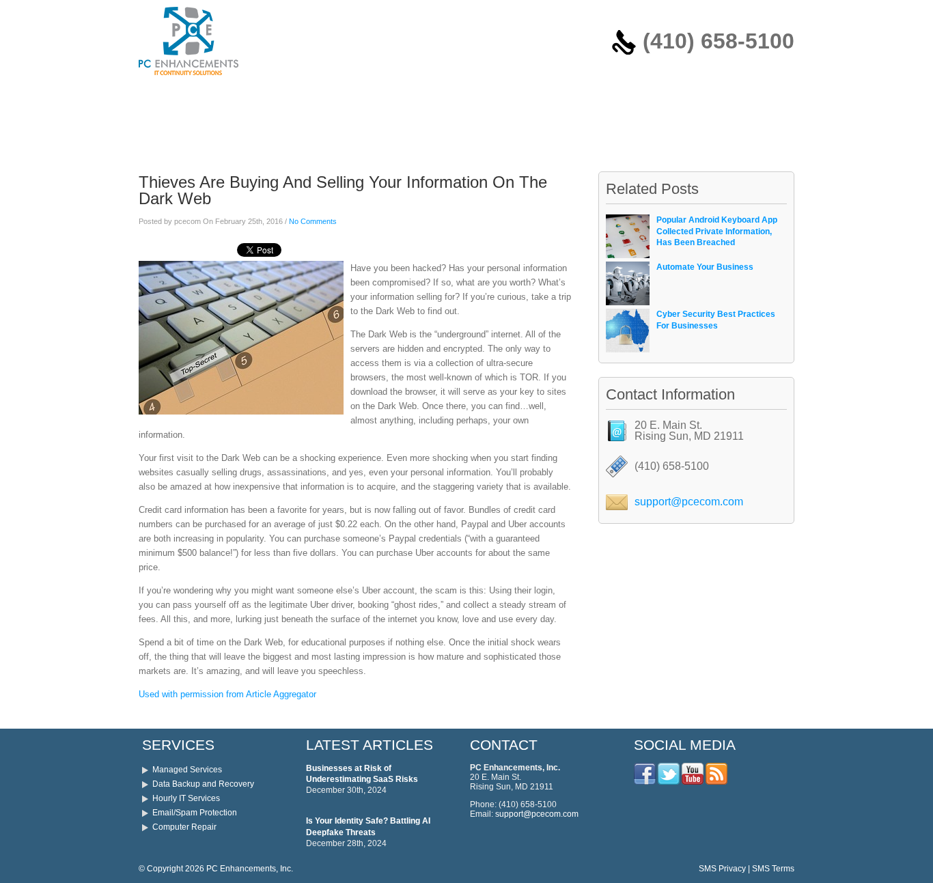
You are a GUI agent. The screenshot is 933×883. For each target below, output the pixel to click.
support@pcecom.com (689, 501)
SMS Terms (773, 868)
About (341, 97)
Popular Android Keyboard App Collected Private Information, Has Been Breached (716, 231)
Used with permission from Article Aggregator (227, 694)
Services (214, 97)
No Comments (313, 221)
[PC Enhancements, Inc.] (188, 78)
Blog (388, 97)
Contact (440, 97)
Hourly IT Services (186, 798)
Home (160, 97)
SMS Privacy (722, 868)
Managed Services (187, 769)
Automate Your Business (704, 267)
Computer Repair (184, 827)
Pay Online (281, 97)
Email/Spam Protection (194, 812)
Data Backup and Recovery (203, 784)
